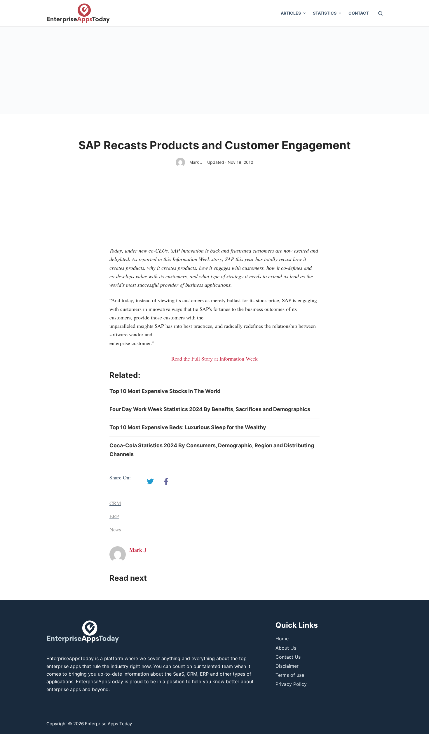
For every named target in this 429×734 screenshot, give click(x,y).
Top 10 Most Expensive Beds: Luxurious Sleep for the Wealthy (187, 427)
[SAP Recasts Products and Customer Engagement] (150, 481)
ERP (114, 516)
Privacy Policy (291, 684)
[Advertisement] (214, 70)
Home (282, 638)
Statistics (324, 13)
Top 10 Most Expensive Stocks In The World (164, 391)
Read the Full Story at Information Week (214, 358)
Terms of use (289, 675)
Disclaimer (287, 666)
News (115, 529)
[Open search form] (380, 13)
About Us (285, 648)
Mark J (196, 162)
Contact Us (288, 657)
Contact (358, 13)
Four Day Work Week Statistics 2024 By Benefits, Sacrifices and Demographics (209, 409)
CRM (115, 503)
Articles (291, 13)
